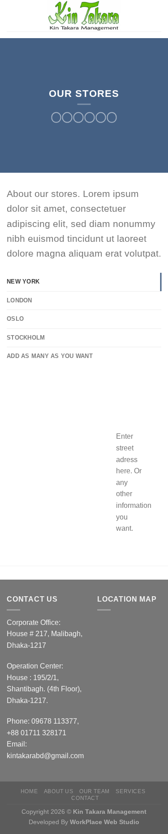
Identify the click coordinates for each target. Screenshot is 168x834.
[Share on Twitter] (78, 117)
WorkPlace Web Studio (104, 821)
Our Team (94, 791)
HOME (29, 791)
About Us (58, 791)
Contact (85, 798)
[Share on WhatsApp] (56, 117)
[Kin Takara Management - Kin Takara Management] (84, 15)
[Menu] (14, 15)
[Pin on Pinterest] (100, 117)
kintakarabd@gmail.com (45, 756)
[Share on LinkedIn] (112, 117)
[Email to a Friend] (90, 117)
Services (130, 791)
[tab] (84, 282)
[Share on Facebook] (67, 117)
